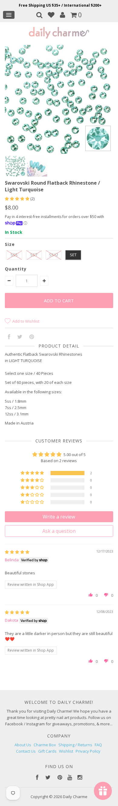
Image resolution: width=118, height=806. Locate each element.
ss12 (53, 254)
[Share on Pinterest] (31, 337)
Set (73, 254)
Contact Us (26, 751)
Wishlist (66, 751)
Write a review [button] (59, 516)
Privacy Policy (88, 751)
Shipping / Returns (75, 744)
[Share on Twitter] (20, 337)
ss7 (33, 254)
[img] (17, 552)
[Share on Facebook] (9, 337)
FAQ (98, 744)
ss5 (14, 254)
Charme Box (45, 744)
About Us (23, 744)
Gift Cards (47, 751)
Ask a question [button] (59, 531)
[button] (17, 198)
